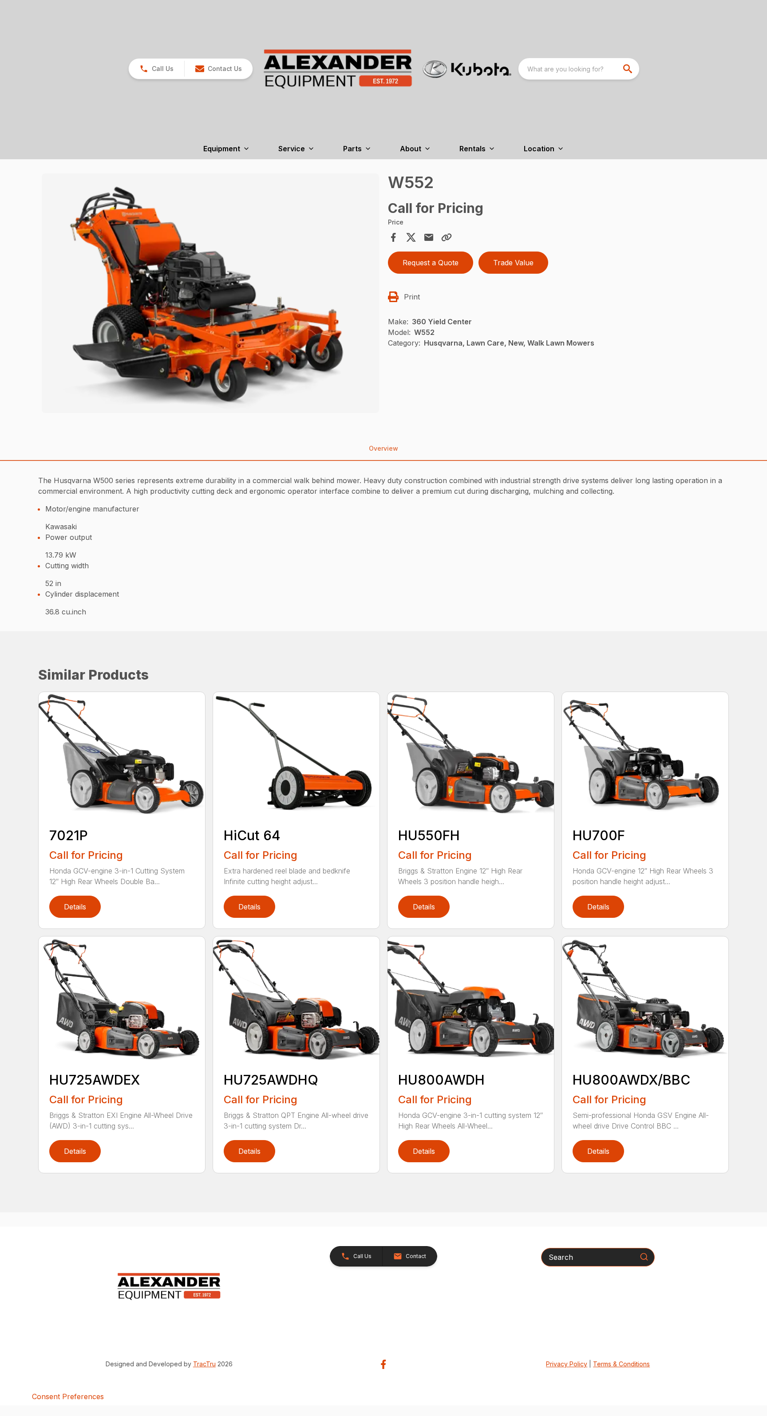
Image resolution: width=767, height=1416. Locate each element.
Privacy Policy (566, 1364)
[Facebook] (383, 1364)
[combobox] (578, 68)
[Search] (644, 1256)
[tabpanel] (210, 294)
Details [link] (75, 906)
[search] (628, 69)
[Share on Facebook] (393, 237)
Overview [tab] (383, 448)
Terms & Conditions (621, 1364)
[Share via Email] (428, 237)
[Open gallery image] (210, 293)
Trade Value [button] (513, 262)
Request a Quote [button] (431, 262)
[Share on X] (411, 237)
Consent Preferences (68, 1396)
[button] (156, 69)
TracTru (204, 1364)
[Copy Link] (446, 237)
